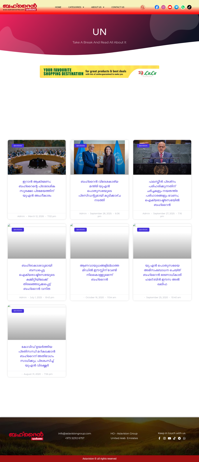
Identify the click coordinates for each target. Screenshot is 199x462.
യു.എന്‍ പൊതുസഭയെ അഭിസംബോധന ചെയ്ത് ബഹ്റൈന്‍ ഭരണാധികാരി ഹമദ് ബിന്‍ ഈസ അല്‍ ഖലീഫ (162, 275)
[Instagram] (164, 438)
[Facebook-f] (159, 438)
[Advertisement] (99, 104)
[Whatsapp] (184, 438)
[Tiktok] (174, 438)
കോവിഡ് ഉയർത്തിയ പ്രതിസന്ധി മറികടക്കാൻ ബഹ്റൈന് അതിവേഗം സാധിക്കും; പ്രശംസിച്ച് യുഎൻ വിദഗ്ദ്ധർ (36, 356)
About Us (96, 7)
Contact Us (117, 7)
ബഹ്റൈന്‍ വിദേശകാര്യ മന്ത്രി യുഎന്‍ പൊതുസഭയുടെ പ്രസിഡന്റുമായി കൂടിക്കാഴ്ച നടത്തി (99, 191)
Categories (74, 7)
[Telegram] (179, 438)
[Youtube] (169, 438)
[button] (142, 7)
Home (58, 7)
